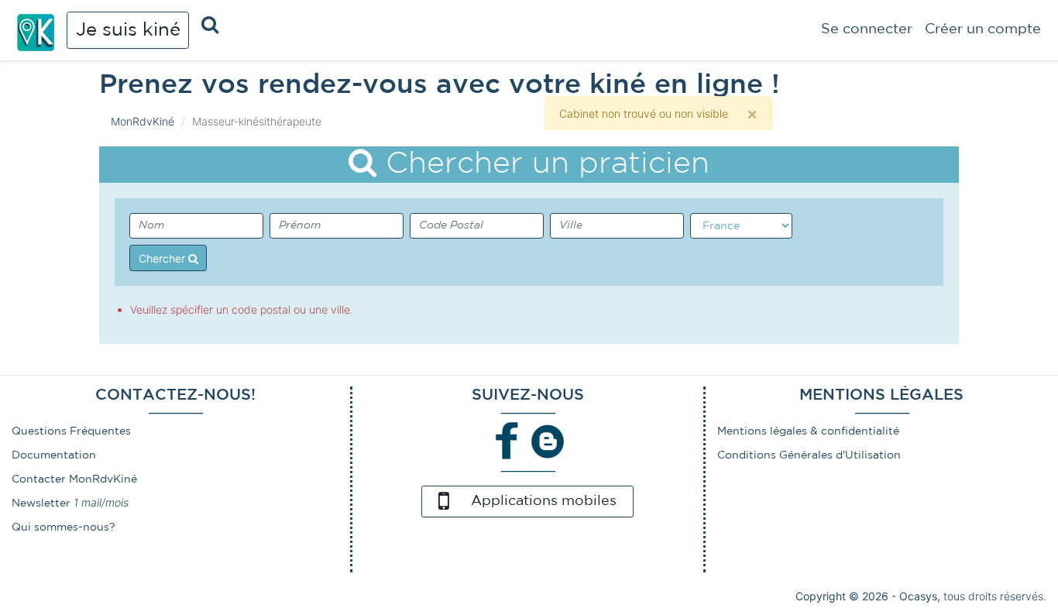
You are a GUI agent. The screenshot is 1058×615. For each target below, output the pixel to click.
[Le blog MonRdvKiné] (547, 440)
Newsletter (41, 503)
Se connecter (866, 29)
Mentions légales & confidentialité (808, 431)
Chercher (163, 258)
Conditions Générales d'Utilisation (809, 455)
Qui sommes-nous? (63, 527)
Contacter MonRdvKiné (74, 479)
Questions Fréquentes (71, 431)
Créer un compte (983, 29)
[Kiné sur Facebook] (507, 440)
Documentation (54, 455)
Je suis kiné (128, 30)
